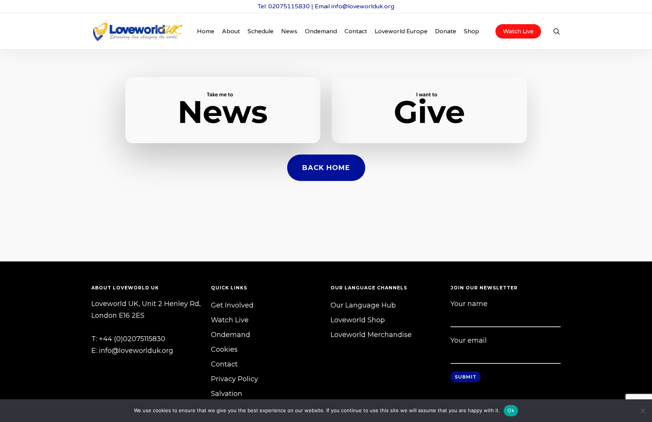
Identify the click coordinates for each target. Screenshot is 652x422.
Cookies (224, 349)
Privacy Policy (234, 379)
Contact (224, 364)
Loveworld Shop (358, 320)
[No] (642, 410)
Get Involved (232, 305)
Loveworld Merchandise (371, 335)
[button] (326, 168)
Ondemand (230, 335)
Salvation (226, 394)
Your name (469, 304)
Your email (469, 340)
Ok (510, 410)
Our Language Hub (363, 305)
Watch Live (230, 320)
